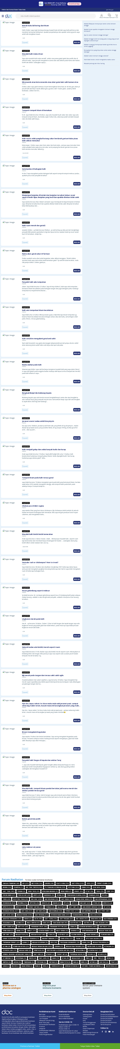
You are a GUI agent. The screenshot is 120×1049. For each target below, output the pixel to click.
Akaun (101, 17)
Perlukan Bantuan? (109, 17)
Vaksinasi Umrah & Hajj (46, 1020)
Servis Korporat (106, 1024)
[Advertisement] (101, 455)
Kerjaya (85, 1030)
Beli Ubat (42, 1015)
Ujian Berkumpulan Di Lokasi (68, 1031)
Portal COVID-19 (64, 1029)
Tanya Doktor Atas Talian (90, 1046)
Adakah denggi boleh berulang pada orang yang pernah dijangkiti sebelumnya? (101, 39)
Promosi (42, 1026)
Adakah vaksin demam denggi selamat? (96, 56)
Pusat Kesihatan (64, 1015)
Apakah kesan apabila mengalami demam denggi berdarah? (99, 30)
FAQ (84, 1020)
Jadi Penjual (109, 10)
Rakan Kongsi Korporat (90, 1032)
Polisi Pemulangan (89, 1034)
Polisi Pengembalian (45, 1034)
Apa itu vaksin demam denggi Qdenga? (96, 35)
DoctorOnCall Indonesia (109, 1022)
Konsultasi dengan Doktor (47, 1017)
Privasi (85, 1019)
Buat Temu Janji (44, 1022)
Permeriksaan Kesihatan (47, 1024)
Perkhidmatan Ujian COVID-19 (69, 1025)
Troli (116, 17)
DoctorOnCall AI (106, 1020)
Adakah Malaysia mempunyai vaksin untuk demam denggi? (100, 24)
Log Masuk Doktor (89, 1024)
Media (85, 1026)
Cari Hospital (43, 1019)
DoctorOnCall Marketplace (109, 1017)
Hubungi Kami (87, 1015)
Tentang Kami (87, 1017)
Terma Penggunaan (89, 1022)
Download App (74, 4)
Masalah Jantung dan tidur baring (94, 63)
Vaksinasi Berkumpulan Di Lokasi (70, 1033)
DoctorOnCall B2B (107, 1019)
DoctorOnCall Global (107, 1015)
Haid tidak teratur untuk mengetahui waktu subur (99, 59)
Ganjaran (42, 1028)
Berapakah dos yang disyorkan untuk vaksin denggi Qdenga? (100, 51)
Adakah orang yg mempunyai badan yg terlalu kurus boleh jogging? (100, 45)
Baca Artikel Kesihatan (66, 1019)
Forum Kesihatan (64, 1017)
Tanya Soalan (43, 1032)
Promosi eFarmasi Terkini (30, 1046)
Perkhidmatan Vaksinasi (47, 1030)
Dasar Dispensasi (88, 1028)
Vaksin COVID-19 (64, 1027)
